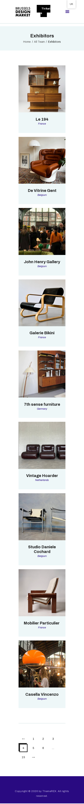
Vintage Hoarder (42, 475)
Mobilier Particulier (42, 623)
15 (25, 756)
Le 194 (42, 119)
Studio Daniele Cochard (42, 549)
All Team (39, 41)
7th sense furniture (42, 404)
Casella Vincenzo (42, 694)
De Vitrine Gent (42, 190)
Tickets (45, 11)
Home (27, 41)
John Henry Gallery (42, 262)
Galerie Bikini (42, 333)
